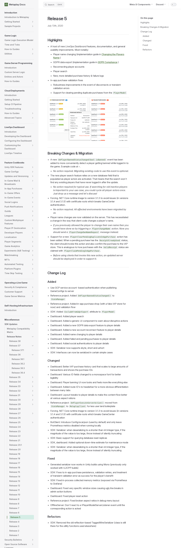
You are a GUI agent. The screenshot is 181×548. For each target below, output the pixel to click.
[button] (19, 12)
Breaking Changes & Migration (154, 27)
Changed (147, 40)
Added (146, 36)
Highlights (144, 22)
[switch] (173, 4)
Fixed (145, 45)
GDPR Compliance (107, 62)
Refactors (147, 49)
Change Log (146, 31)
